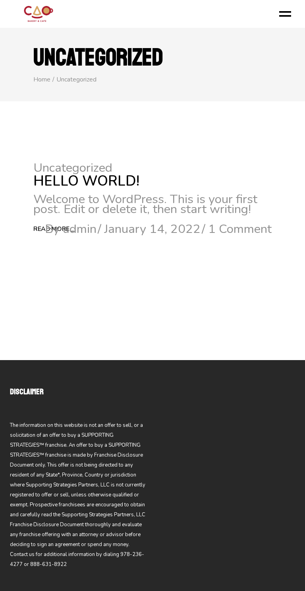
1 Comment (240, 229)
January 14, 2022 (152, 229)
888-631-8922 (48, 564)
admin (80, 229)
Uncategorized (72, 167)
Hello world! (86, 181)
